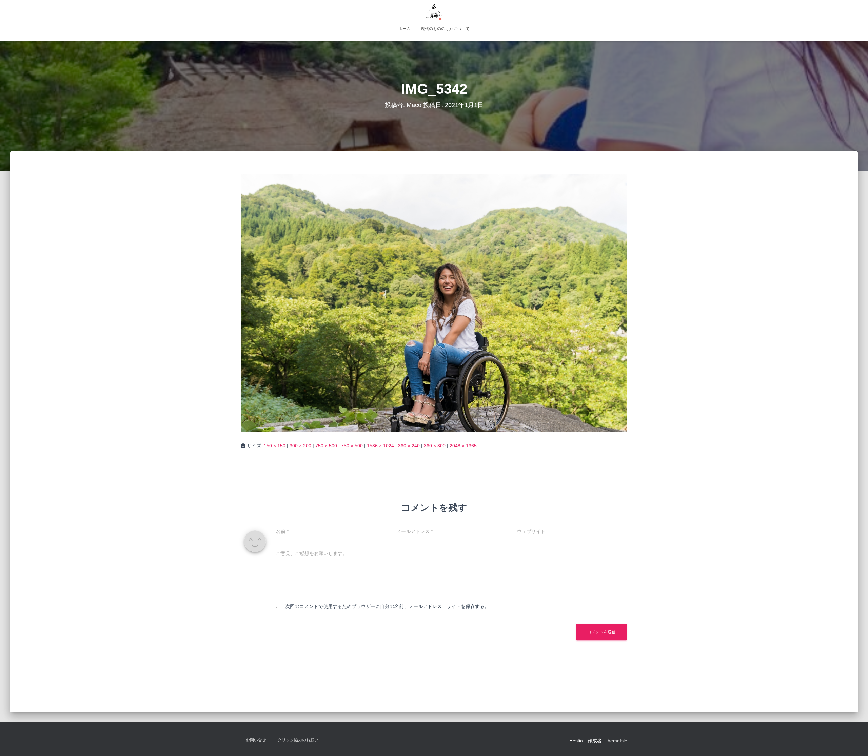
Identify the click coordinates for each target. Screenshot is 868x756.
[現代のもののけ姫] (434, 11)
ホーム (404, 28)
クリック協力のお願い (298, 740)
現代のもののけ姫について (445, 28)
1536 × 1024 (380, 445)
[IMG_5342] (434, 303)
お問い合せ (256, 740)
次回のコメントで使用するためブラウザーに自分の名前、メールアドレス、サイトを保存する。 (387, 606)
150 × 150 (274, 445)
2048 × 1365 (463, 445)
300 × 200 (300, 445)
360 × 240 (409, 445)
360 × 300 (435, 445)
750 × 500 (326, 445)
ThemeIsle (616, 740)
